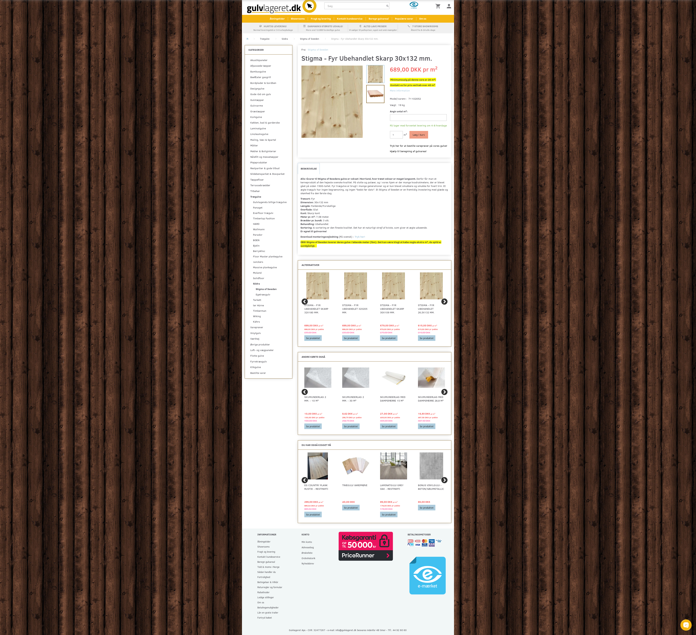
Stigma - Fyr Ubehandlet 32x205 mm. (354, 308)
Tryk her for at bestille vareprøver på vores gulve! (418, 145)
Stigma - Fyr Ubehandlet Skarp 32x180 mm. (316, 308)
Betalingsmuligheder (268, 607)
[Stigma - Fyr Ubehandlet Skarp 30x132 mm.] (332, 102)
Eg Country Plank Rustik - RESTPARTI (316, 486)
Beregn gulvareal (379, 18)
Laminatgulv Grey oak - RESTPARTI (391, 486)
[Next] (444, 301)
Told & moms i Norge (268, 566)
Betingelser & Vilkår (267, 582)
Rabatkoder (263, 592)
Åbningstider (277, 18)
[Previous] (305, 301)
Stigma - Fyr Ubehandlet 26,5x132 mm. (426, 308)
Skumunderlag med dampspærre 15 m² (392, 398)
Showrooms (298, 18)
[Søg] (387, 6)
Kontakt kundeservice (349, 18)
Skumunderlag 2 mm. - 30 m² (353, 398)
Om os (422, 18)
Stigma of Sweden (318, 49)
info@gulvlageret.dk (345, 630)
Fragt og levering (321, 18)
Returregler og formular (269, 587)
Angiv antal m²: (398, 111)
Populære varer (404, 18)
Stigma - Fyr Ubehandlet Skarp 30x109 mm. (392, 308)
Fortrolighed (263, 576)
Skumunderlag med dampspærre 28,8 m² (431, 398)
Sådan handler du (266, 571)
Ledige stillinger (265, 597)
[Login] (449, 6)
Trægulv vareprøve (354, 485)
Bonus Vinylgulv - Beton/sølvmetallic (431, 486)
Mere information (400, 90)
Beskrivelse (309, 168)
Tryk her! (360, 236)
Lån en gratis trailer (267, 612)
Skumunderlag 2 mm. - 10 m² (315, 398)
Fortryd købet (264, 617)
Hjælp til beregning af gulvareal (408, 151)
